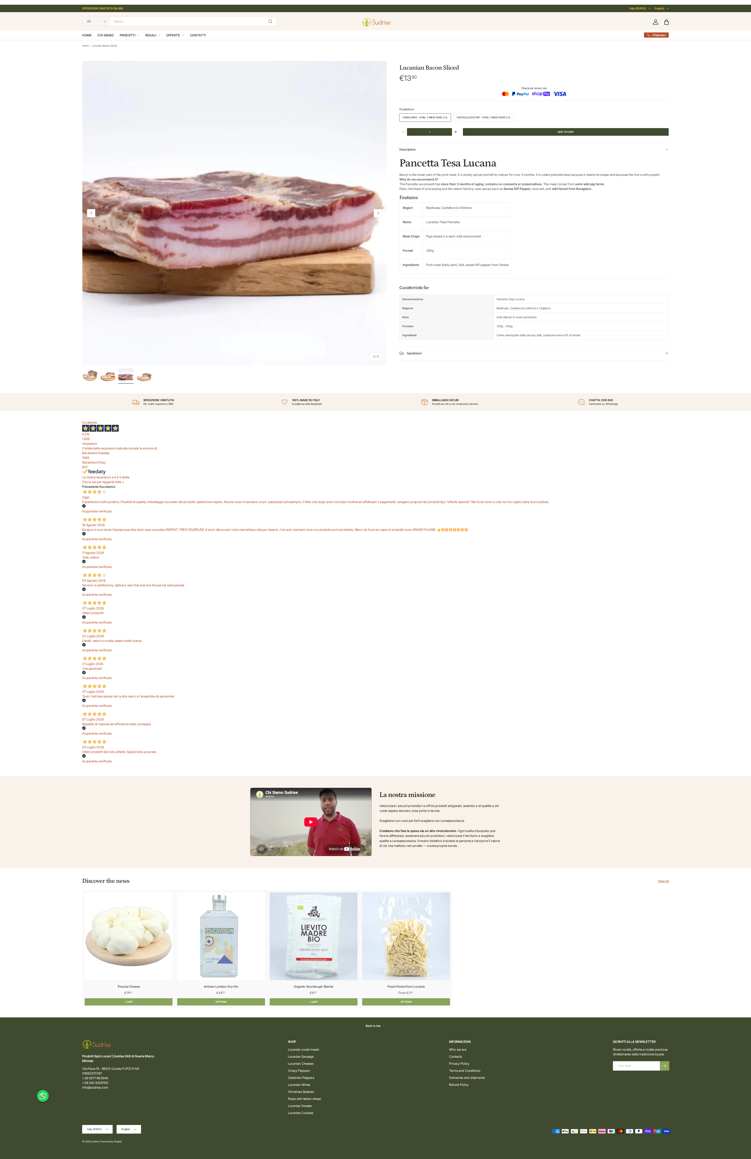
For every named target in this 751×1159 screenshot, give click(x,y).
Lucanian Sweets (300, 1106)
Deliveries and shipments (467, 1078)
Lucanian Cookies (300, 1113)
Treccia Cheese (128, 986)
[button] (666, 22)
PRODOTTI (127, 35)
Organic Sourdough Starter (313, 986)
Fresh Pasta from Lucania (406, 986)
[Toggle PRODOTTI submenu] (138, 35)
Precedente (90, 487)
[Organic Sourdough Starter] (314, 936)
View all (663, 881)
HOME (87, 35)
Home (85, 46)
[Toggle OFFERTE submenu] (182, 35)
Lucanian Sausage (301, 1056)
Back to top (373, 1025)
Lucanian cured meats (303, 1049)
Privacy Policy (459, 1064)
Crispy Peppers (299, 1071)
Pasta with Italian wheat (304, 1099)
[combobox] (179, 21)
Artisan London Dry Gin (221, 986)
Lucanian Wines (299, 1085)
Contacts (455, 1056)
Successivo (107, 487)
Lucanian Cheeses (301, 1064)
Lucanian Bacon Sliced (104, 46)
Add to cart (566, 131)
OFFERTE (173, 35)
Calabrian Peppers (301, 1078)
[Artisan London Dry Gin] (221, 936)
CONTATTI (198, 35)
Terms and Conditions (464, 1071)
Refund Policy (459, 1085)
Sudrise (95, 1141)
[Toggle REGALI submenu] (159, 35)
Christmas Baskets (301, 1092)
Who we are (457, 1049)
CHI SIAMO (105, 35)
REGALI (150, 35)
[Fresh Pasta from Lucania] (406, 936)
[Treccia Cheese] (128, 936)
